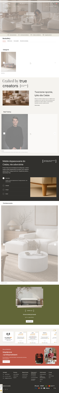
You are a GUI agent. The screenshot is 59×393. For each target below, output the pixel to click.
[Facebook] (3, 389)
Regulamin (14, 377)
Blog (40, 381)
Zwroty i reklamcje (16, 374)
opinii (9, 340)
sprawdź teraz (29, 23)
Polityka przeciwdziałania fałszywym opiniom (43, 377)
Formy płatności (33, 375)
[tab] (4, 41)
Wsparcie (55, 6)
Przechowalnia (24, 377)
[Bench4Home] (7, 389)
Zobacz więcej (37, 105)
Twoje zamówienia (25, 374)
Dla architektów (51, 6)
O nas (47, 6)
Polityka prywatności (43, 374)
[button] (20, 3)
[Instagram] (5, 389)
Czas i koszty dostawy (34, 377)
